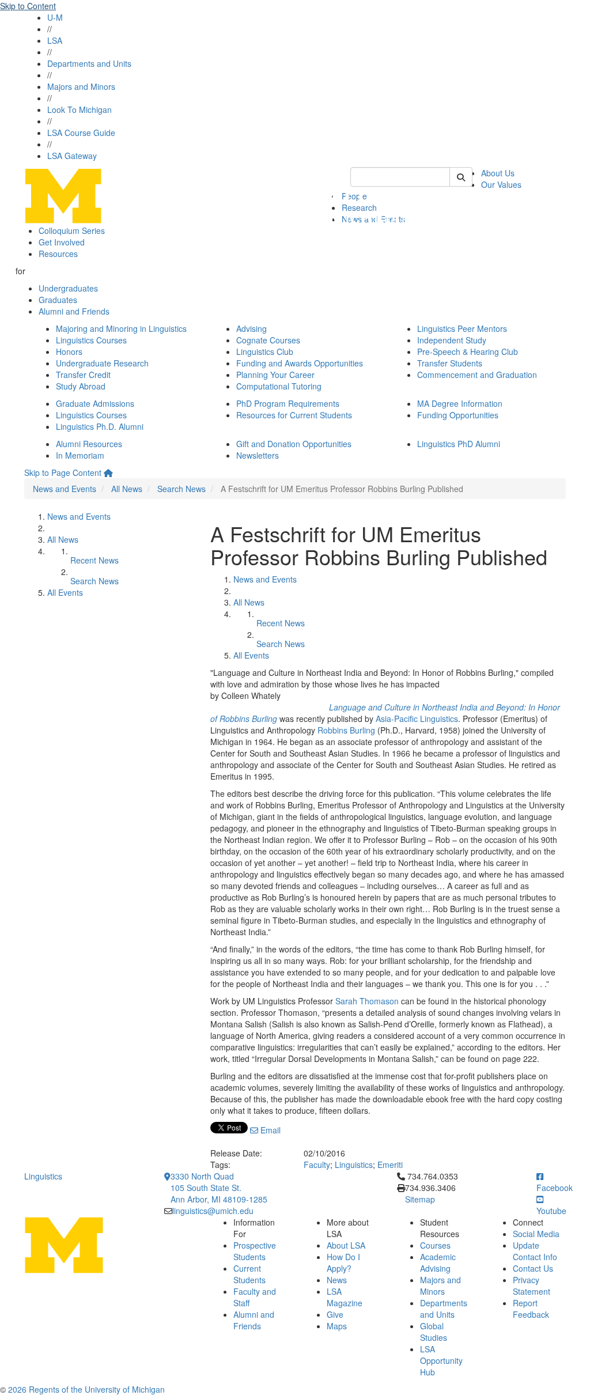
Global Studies (433, 1331)
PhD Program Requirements (287, 403)
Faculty (317, 1164)
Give (335, 1314)
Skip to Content (28, 6)
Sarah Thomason (367, 1001)
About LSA (346, 1245)
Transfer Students (449, 363)
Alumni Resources (89, 443)
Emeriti (390, 1164)
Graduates (58, 299)
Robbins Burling (346, 730)
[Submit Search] (460, 177)
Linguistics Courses (91, 340)
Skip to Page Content (62, 472)
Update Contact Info (535, 1250)
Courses (435, 1245)
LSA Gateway (72, 155)
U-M (55, 17)
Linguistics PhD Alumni (458, 443)
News (337, 1280)
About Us (498, 173)
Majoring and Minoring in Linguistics (121, 328)
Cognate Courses (268, 340)
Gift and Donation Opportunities (293, 443)
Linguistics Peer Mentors (462, 328)
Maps (337, 1326)
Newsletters (257, 455)
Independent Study (451, 340)
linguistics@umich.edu (213, 1210)
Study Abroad (80, 386)
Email (269, 1130)
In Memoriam (80, 455)
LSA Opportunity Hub (441, 1360)
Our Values (501, 184)
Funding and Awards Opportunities (299, 363)
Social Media (536, 1233)
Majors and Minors (81, 86)
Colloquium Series (72, 230)
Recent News (94, 560)
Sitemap (420, 1199)
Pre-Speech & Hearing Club (467, 351)
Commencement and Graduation (477, 374)
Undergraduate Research (102, 363)
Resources (58, 253)
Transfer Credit (83, 374)
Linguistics (354, 1164)
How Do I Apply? (343, 1262)
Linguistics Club (264, 351)
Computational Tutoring (279, 386)
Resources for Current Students (294, 415)
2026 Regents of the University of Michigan (86, 1389)
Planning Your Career (275, 374)
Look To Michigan (79, 109)
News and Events (64, 488)
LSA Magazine (344, 1297)
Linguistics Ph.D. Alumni (99, 426)
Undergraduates (68, 288)
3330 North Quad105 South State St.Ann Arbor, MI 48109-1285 (219, 1187)
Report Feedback (531, 1308)
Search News (181, 488)
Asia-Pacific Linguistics (417, 718)
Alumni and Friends (74, 311)
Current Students (249, 1274)
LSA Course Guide (81, 132)
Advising (251, 328)
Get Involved (62, 242)
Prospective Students (254, 1250)
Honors (69, 351)
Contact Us (533, 1268)
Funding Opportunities (457, 415)
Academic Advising (438, 1262)
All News (126, 488)
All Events (65, 592)
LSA (54, 40)
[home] (108, 472)
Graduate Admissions (95, 403)
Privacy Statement (531, 1285)
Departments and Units (89, 63)
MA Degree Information (459, 403)
